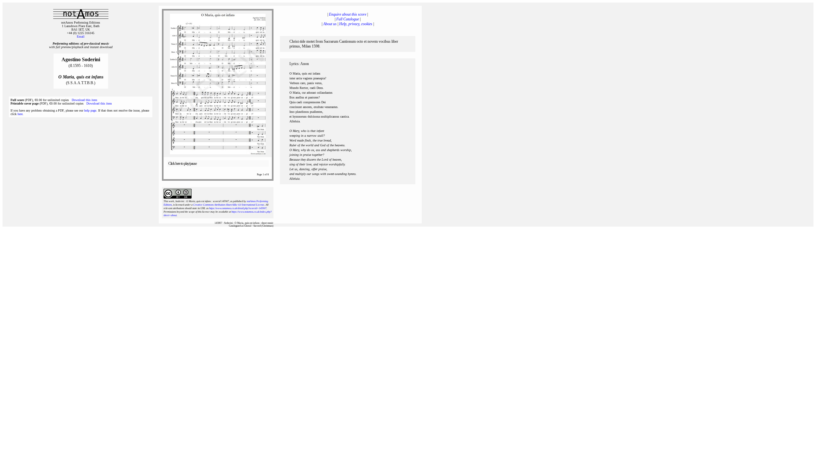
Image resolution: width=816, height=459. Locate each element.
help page (90, 110)
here (20, 114)
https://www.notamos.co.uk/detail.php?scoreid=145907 (237, 208)
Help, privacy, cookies (355, 24)
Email (80, 36)
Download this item (84, 100)
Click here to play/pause (182, 163)
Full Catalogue (347, 19)
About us (330, 24)
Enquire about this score (347, 14)
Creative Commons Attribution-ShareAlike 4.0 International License (228, 204)
